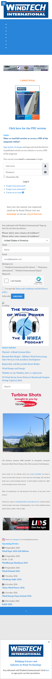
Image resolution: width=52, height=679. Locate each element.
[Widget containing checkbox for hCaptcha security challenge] (23, 281)
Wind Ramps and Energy (13, 368)
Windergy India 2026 (11, 579)
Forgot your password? (16, 186)
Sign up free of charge (12, 147)
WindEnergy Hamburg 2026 (15, 563)
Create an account (14, 192)
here (47, 670)
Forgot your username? (16, 189)
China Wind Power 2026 (13, 587)
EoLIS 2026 (7, 604)
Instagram (15, 539)
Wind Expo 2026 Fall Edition (15, 551)
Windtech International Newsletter (20, 267)
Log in (26, 181)
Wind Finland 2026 (11, 571)
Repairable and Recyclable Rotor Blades (21, 364)
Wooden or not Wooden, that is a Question (22, 373)
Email (4, 254)
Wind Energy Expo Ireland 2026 (16, 596)
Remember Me (12, 177)
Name (4, 245)
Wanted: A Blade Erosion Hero (16, 352)
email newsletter (35, 474)
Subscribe (6, 296)
